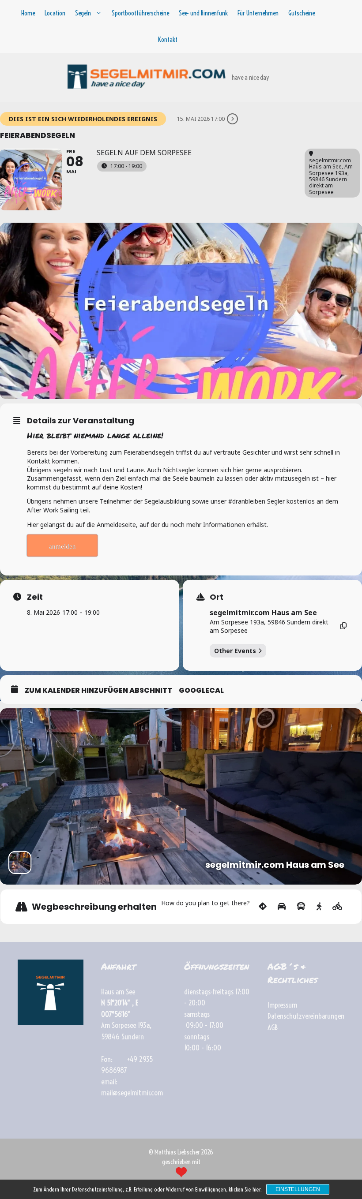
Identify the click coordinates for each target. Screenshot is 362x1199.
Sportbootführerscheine (140, 13)
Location (55, 13)
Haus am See (118, 991)
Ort (216, 597)
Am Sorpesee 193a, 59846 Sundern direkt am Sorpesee (269, 626)
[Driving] (281, 906)
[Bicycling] (337, 906)
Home (28, 13)
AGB (273, 1027)
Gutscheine (301, 13)
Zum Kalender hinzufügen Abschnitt (98, 690)
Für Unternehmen (258, 13)
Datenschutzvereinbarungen (306, 1015)
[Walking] (319, 906)
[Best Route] (262, 906)
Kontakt (167, 39)
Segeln (83, 13)
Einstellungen (297, 1189)
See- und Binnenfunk (203, 13)
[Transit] (301, 906)
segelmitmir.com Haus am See (263, 612)
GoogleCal (201, 690)
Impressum (282, 1004)
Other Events (235, 650)
